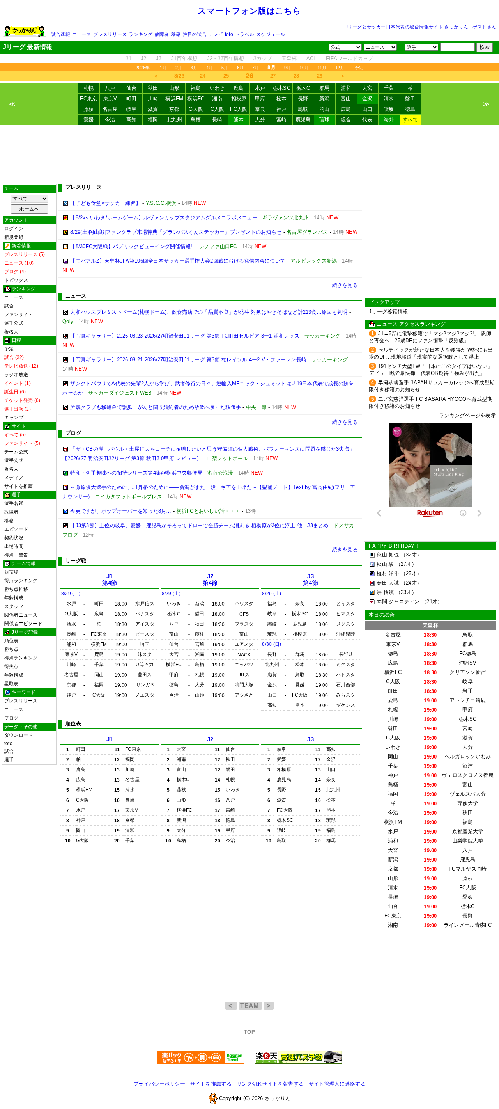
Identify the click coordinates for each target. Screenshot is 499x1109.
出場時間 (13, 546)
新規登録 (13, 237)
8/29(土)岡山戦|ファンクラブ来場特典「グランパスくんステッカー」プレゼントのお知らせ (175, 232)
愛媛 (88, 120)
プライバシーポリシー (159, 1084)
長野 (303, 98)
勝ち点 (11, 649)
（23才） (406, 592)
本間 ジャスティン (398, 601)
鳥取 (303, 109)
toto (229, 34)
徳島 (410, 109)
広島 (346, 109)
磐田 (410, 98)
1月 (163, 67)
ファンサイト (18, 314)
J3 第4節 (310, 579)
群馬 (324, 88)
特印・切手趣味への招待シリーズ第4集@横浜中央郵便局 (136, 473)
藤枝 (88, 109)
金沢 (367, 98)
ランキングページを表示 (467, 415)
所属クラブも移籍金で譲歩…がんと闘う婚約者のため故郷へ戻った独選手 (155, 407)
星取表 (11, 683)
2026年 (143, 67)
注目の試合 (195, 34)
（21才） (431, 601)
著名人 (11, 331)
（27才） (406, 564)
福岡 (153, 120)
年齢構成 (13, 598)
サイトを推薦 (18, 486)
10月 (304, 67)
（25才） (411, 573)
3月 (194, 67)
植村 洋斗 (388, 573)
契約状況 (13, 537)
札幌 (88, 88)
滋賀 (153, 109)
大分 (260, 120)
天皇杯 (289, 58)
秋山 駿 (385, 564)
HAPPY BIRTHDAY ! (393, 546)
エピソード (16, 529)
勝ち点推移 (16, 589)
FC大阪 (238, 109)
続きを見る (345, 285)
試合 (9, 306)
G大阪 (196, 109)
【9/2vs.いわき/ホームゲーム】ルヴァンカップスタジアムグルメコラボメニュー (163, 217)
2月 (178, 67)
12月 (340, 67)
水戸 (260, 88)
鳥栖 (196, 120)
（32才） (411, 555)
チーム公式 (16, 452)
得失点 (11, 666)
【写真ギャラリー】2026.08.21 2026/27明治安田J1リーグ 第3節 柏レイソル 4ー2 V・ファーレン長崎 (188, 360)
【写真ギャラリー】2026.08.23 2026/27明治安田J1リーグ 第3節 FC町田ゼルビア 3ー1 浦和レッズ (184, 336)
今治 (110, 120)
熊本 (239, 120)
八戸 (110, 88)
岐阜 (131, 109)
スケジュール (270, 34)
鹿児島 (303, 120)
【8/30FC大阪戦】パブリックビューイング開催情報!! (132, 246)
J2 (144, 58)
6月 (240, 67)
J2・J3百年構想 (225, 58)
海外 (389, 120)
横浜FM (174, 98)
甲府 (260, 98)
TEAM (250, 1005)
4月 (209, 67)
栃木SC (281, 88)
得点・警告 (16, 555)
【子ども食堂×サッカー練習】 (105, 203)
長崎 (217, 120)
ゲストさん (484, 27)
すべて (410, 120)
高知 (131, 120)
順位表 (11, 640)
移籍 (175, 34)
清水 (389, 98)
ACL (311, 58)
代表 (367, 120)
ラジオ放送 (16, 374)
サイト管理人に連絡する (337, 1084)
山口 (367, 109)
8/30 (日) (271, 644)
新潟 (324, 98)
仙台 (131, 88)
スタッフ (13, 606)
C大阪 (218, 109)
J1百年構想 (184, 58)
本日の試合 (382, 615)
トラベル (244, 34)
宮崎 (281, 120)
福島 (196, 88)
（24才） (411, 583)
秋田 (153, 88)
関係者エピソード (23, 623)
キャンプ (13, 417)
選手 (9, 759)
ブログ (11, 718)
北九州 (174, 120)
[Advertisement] (249, 154)
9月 (287, 67)
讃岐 (389, 109)
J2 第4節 (210, 579)
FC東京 (88, 98)
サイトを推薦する (211, 1084)
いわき (217, 88)
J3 (159, 58)
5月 (224, 67)
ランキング (140, 34)
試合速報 (60, 34)
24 (203, 76)
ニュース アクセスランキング (411, 324)
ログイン (13, 228)
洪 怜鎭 (385, 592)
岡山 (324, 109)
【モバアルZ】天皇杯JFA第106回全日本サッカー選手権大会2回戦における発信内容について (177, 261)
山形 (174, 88)
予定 (359, 67)
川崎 (153, 98)
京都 (174, 109)
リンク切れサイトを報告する (270, 1084)
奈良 (260, 109)
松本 (281, 98)
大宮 (367, 88)
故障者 (162, 34)
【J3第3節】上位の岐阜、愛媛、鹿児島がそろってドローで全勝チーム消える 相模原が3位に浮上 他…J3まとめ (199, 525)
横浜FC (195, 98)
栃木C (303, 88)
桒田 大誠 (388, 583)
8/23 (179, 76)
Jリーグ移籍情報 (388, 312)
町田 (131, 98)
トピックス (16, 280)
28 (296, 76)
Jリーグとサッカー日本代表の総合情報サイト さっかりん (406, 27)
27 (273, 76)
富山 (346, 98)
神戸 (281, 109)
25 (226, 76)
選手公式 (13, 323)
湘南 (217, 98)
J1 (128, 58)
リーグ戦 (75, 560)
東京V (110, 98)
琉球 (324, 120)
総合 (346, 120)
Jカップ (262, 58)
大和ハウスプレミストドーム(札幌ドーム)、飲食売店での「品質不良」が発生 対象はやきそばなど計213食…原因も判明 (208, 312)
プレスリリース (110, 34)
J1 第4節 (109, 579)
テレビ (216, 34)
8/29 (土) (70, 593)
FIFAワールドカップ (349, 58)
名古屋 (110, 109)
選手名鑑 (13, 503)
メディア (13, 477)
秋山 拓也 (388, 555)
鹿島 (239, 88)
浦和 (346, 88)
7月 (255, 67)
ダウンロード (18, 735)
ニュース (81, 34)
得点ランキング (21, 580)
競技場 (11, 572)
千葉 (389, 88)
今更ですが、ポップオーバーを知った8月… (120, 511)
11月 (322, 67)
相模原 (239, 98)
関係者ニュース (21, 615)
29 (320, 76)
